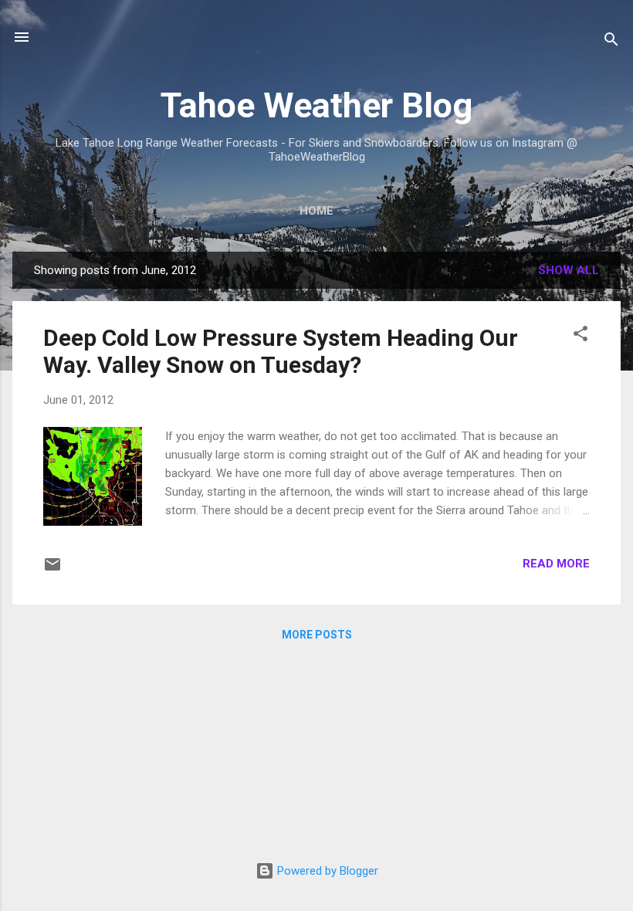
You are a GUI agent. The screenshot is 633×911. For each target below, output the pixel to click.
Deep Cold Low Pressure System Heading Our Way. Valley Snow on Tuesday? (280, 351)
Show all (568, 270)
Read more (556, 564)
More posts (317, 634)
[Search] (611, 42)
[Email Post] (52, 570)
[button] (580, 336)
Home (316, 211)
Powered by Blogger (326, 871)
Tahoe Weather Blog (316, 105)
